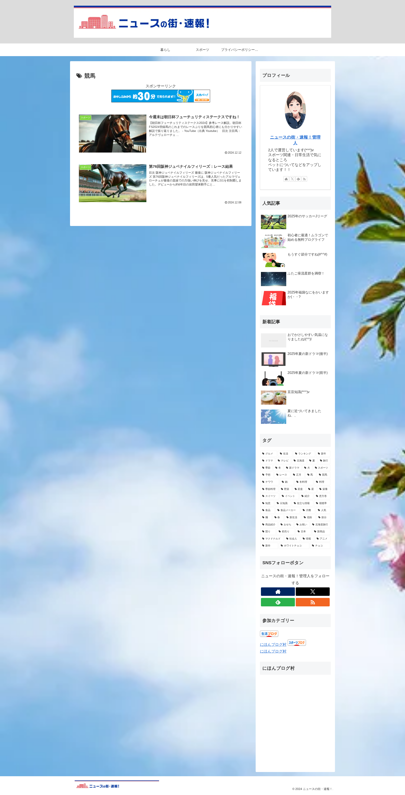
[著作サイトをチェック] (286, 179)
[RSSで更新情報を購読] (304, 179)
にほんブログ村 (273, 644)
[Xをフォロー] (292, 179)
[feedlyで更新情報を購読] (298, 179)
